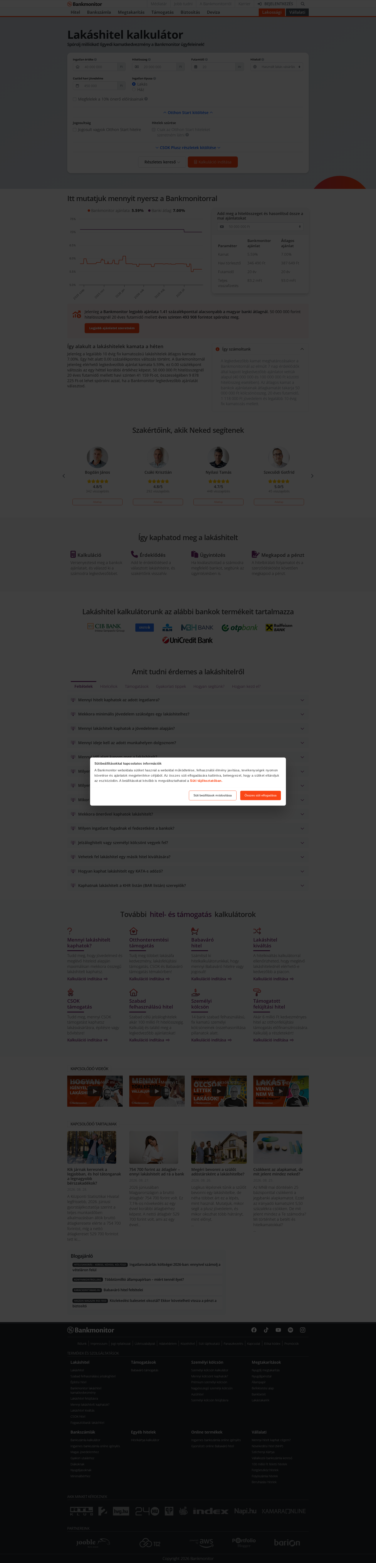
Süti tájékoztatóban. (206, 781)
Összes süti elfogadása (261, 795)
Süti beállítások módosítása (212, 795)
